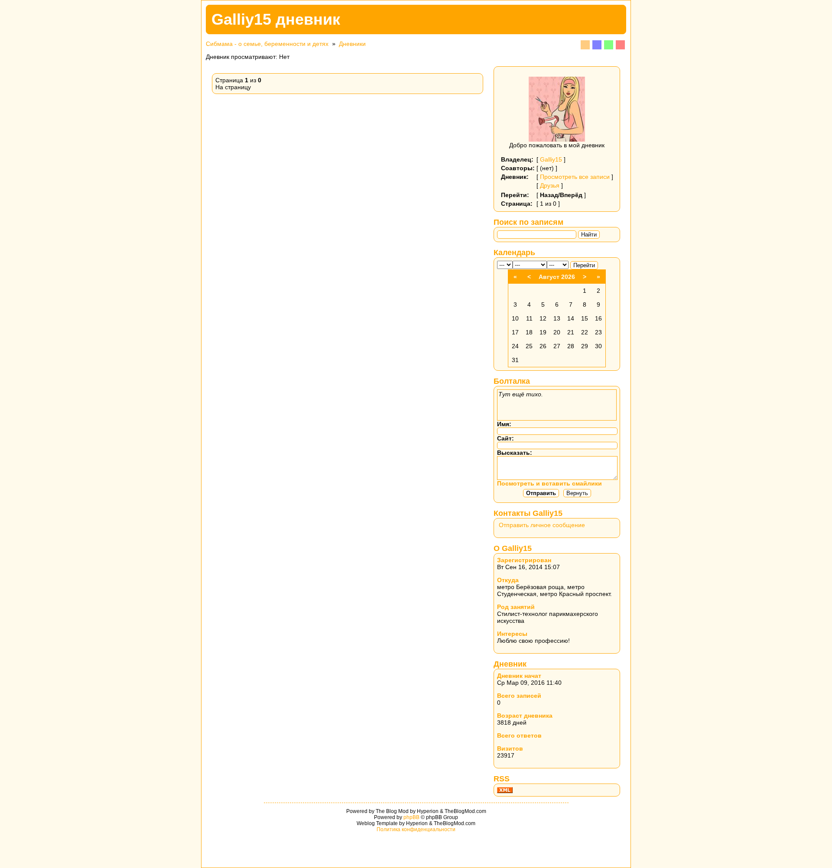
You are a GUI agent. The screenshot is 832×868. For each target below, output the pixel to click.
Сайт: (505, 438)
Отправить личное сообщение (542, 524)
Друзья (549, 185)
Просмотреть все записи (575, 176)
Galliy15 (551, 159)
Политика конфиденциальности (416, 829)
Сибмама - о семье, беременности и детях (267, 43)
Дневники (352, 43)
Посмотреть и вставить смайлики (549, 483)
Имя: (504, 424)
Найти (589, 234)
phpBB (411, 817)
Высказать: (514, 452)
